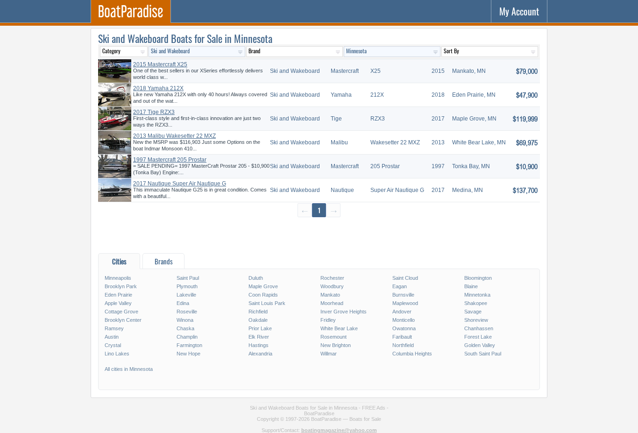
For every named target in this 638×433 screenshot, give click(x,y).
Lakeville (186, 295)
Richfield (258, 311)
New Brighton (335, 345)
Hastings (258, 345)
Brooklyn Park (121, 286)
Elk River (258, 337)
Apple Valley (118, 303)
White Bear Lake (339, 328)
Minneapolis (118, 278)
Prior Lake (260, 328)
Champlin (187, 337)
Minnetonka (477, 295)
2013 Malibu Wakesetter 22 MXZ (174, 136)
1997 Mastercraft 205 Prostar (169, 159)
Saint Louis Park (266, 303)
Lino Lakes (117, 353)
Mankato (330, 295)
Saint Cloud (405, 278)
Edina (183, 303)
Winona (185, 320)
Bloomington (478, 278)
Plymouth (187, 286)
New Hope (188, 353)
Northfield (403, 345)
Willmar (328, 353)
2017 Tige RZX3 (154, 112)
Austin (112, 337)
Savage (473, 311)
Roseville (187, 311)
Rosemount (333, 337)
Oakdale (258, 320)
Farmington (189, 345)
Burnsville (403, 295)
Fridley (328, 320)
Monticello (403, 320)
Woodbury (332, 286)
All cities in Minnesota (129, 369)
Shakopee (475, 303)
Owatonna (404, 328)
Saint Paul (188, 278)
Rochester (332, 278)
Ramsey (114, 328)
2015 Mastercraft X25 (160, 64)
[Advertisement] (319, 234)
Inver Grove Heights (343, 311)
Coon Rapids (263, 295)
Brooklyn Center (123, 320)
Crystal (113, 345)
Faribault (402, 337)
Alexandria (260, 353)
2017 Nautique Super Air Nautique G (179, 183)
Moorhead (331, 303)
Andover (401, 311)
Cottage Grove (121, 311)
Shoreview (476, 320)
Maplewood (405, 303)
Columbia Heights (412, 353)
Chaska (185, 328)
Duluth (255, 278)
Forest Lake (478, 337)
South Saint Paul (482, 353)
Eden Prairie (118, 295)
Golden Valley (479, 345)
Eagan (399, 286)
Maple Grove (263, 286)
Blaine (471, 286)
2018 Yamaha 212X (158, 88)
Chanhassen (478, 328)
